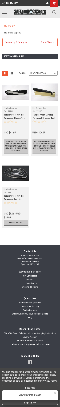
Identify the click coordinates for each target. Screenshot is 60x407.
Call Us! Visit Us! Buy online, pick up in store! (30, 344)
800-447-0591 (12, 3)
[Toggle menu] (4, 12)
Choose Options (15, 222)
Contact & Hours (30, 310)
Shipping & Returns (30, 287)
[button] (30, 42)
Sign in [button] (28, 402)
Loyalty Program (30, 337)
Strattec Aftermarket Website (30, 341)
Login (25, 283)
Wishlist (30, 279)
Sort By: (22, 73)
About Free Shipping (30, 306)
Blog (30, 317)
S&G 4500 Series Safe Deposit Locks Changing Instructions (30, 333)
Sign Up (34, 283)
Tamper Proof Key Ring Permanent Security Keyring (14, 199)
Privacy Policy (49, 380)
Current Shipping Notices (30, 303)
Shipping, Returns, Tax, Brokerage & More (30, 314)
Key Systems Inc (10, 108)
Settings (30, 387)
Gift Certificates (30, 276)
